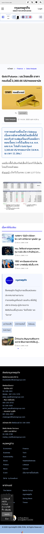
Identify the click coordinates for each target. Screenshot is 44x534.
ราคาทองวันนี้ (20, 324)
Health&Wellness (29, 460)
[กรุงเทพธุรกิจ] (22, 8)
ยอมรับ (7, 514)
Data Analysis (31, 68)
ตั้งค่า (7, 519)
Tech (24, 452)
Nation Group (28, 490)
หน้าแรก (10, 68)
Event (5, 472)
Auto (24, 456)
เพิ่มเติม (8, 509)
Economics (7, 448)
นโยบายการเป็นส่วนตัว (30, 472)
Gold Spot (7, 330)
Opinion (25, 468)
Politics (6, 464)
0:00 (8, 16)
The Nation (7, 490)
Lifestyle (26, 464)
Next (38, 342)
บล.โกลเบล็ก (7, 324)
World (5, 460)
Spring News (27, 498)
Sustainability (8, 456)
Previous (5, 342)
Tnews (25, 502)
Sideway (31, 324)
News (5, 468)
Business (6, 452)
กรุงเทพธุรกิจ (27, 494)
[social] (28, 2)
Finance (20, 68)
